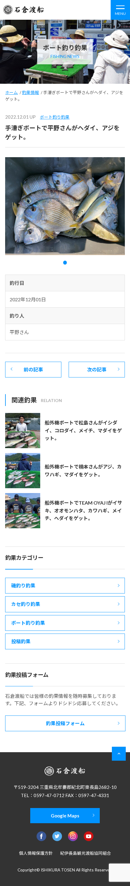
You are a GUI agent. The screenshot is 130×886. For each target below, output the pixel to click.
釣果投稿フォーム (65, 723)
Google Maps (65, 815)
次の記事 (96, 369)
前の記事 (33, 369)
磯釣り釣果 (23, 585)
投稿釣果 (21, 641)
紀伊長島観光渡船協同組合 (85, 853)
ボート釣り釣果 (55, 117)
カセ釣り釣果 (25, 604)
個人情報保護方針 (36, 853)
